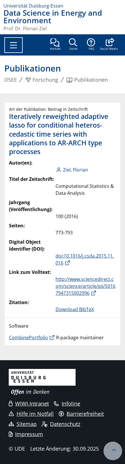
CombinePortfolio (28, 337)
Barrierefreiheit (85, 413)
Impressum (29, 434)
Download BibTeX (75, 309)
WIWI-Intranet (32, 403)
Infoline (71, 403)
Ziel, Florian (75, 170)
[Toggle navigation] (13, 45)
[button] (109, 44)
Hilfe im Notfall (35, 413)
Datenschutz (65, 423)
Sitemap (27, 423)
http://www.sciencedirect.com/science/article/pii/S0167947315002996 (85, 286)
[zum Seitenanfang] (112, 451)
